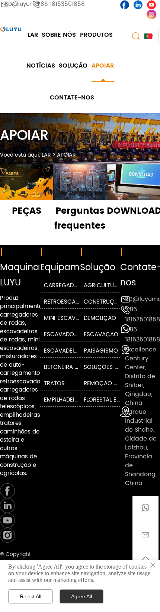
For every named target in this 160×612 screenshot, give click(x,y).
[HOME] (10, 29)
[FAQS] (79, 182)
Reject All (30, 596)
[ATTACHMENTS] (26, 182)
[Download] (133, 182)
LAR (46, 155)
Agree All (81, 596)
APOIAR (66, 155)
